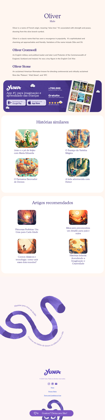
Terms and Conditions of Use (52, 395)
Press (52, 388)
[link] (16, 102)
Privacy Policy (52, 392)
